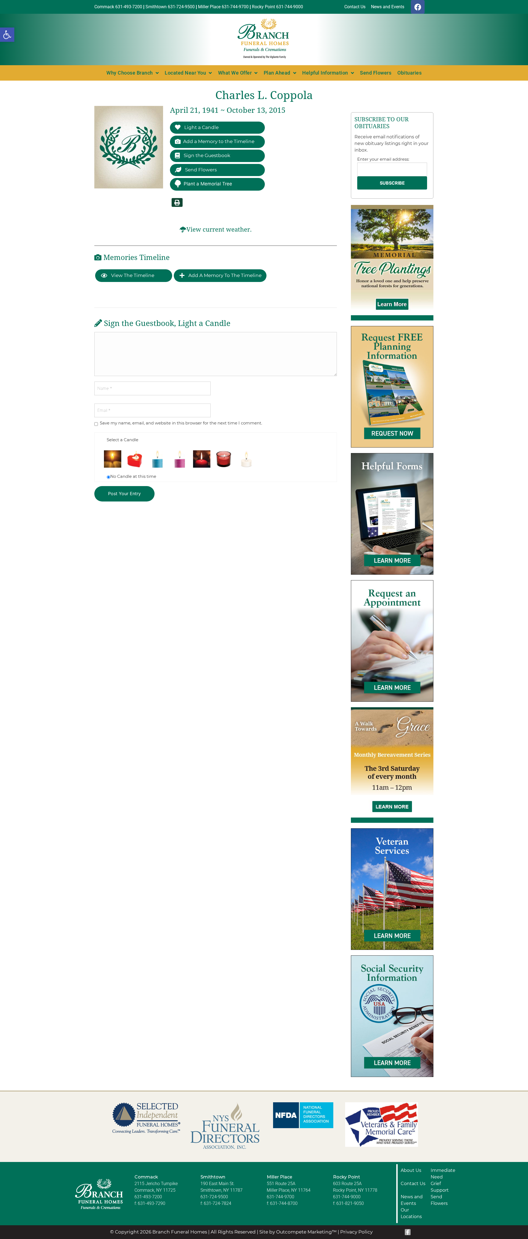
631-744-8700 (284, 1203)
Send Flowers (375, 73)
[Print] (177, 202)
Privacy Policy (356, 1232)
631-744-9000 (347, 1196)
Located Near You (185, 73)
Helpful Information (325, 73)
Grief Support (440, 1187)
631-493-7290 (151, 1203)
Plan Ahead (277, 73)
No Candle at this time (133, 476)
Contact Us (413, 1183)
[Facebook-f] (408, 1232)
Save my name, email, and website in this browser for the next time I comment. (181, 423)
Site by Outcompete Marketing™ (298, 1232)
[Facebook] (418, 7)
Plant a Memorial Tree (208, 184)
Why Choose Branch (129, 73)
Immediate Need (443, 1174)
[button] (7, 35)
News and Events (412, 1200)
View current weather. (219, 229)
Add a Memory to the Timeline (218, 141)
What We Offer (235, 73)
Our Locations (411, 1213)
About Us (411, 1170)
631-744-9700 (280, 1196)
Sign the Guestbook (206, 155)
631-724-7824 (217, 1203)
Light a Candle (201, 127)
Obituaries (409, 73)
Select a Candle (122, 439)
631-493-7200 (148, 1196)
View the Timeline (132, 275)
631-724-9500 (214, 1196)
